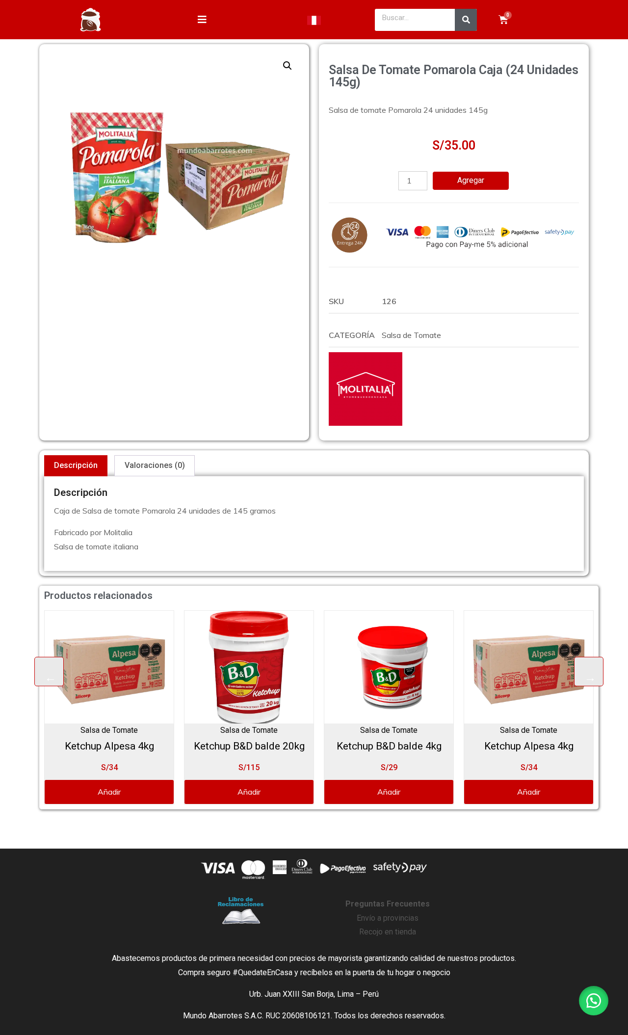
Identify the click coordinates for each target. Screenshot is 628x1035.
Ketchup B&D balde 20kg (249, 746)
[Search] (466, 20)
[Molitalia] (365, 389)
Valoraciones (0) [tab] (155, 465)
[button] (287, 66)
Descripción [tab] (76, 465)
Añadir (109, 792)
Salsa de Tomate (411, 335)
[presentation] (49, 671)
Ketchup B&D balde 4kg (389, 746)
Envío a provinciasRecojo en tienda (387, 918)
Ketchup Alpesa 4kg (109, 746)
